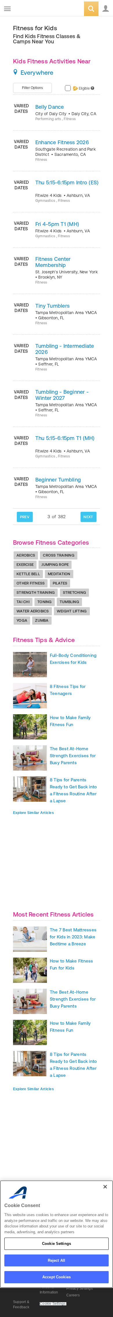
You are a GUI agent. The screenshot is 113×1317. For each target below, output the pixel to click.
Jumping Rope (55, 564)
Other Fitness (31, 583)
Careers (73, 1295)
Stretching (74, 592)
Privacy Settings (79, 1288)
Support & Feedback (21, 1304)
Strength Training (36, 592)
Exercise (25, 564)
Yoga (22, 620)
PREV (24, 517)
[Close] (105, 1186)
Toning (44, 602)
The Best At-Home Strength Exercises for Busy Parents (73, 755)
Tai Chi (23, 602)
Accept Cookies (56, 1277)
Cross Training (58, 555)
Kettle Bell (28, 574)
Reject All (56, 1260)
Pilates (60, 583)
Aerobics (26, 555)
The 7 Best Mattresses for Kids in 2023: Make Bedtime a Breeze (73, 936)
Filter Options (32, 88)
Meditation (59, 574)
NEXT (88, 517)
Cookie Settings (56, 1243)
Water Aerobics (33, 611)
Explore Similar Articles (33, 813)
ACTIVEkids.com (34, 9)
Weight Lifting (72, 611)
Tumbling (69, 602)
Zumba (41, 620)
